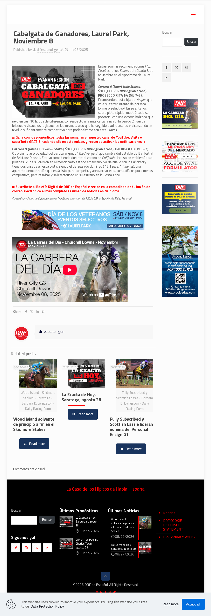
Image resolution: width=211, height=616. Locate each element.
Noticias (169, 513)
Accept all (193, 604)
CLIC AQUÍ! (187, 156)
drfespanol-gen (48, 49)
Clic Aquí (180, 210)
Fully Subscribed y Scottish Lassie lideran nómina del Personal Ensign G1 (131, 427)
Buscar (167, 32)
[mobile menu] (193, 14)
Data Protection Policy (47, 606)
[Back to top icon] (105, 576)
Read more (171, 604)
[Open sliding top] (105, 4)
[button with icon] (166, 67)
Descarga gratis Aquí (178, 125)
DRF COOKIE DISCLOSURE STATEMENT (173, 525)
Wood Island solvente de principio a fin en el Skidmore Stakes (33, 424)
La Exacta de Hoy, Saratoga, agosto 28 (81, 397)
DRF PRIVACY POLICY (179, 537)
